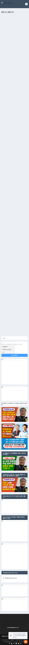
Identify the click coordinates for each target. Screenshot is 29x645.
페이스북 (20, 25)
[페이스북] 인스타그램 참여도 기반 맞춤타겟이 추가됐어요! (14, 268)
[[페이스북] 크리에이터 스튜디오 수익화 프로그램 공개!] (14, 17)
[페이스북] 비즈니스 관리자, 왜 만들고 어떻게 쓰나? (14, 131)
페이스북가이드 (5, 640)
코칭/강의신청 (22, 641)
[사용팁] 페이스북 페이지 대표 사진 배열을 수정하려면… (14, 75)
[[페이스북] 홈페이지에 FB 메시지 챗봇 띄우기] (14, 182)
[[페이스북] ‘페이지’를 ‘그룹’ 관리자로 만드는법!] (14, 288)
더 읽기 (5, 36)
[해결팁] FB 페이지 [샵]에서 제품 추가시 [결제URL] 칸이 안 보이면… (14, 44)
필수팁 (19, 47)
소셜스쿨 (15, 244)
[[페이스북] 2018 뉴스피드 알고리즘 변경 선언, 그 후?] (14, 151)
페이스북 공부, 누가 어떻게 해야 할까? (13, 241)
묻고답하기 (23, 640)
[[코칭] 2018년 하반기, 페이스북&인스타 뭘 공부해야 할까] (14, 105)
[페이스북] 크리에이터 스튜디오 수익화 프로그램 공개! (14, 22)
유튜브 (17, 25)
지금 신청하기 (14, 355)
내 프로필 (15, 641)
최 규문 (4, 25)
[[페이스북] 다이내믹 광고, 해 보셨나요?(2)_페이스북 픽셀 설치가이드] (14, 214)
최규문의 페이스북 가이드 (11, 578)
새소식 (13, 25)
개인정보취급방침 (8, 641)
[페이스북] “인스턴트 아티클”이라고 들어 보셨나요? (14, 315)
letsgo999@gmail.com (13, 627)
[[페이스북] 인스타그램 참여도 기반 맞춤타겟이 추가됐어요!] (14, 263)
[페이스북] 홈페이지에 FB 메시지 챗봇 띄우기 (14, 193)
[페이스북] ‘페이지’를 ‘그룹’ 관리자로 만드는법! (14, 291)
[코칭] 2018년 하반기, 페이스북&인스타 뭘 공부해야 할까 (14, 109)
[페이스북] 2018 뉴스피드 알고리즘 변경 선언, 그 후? (14, 155)
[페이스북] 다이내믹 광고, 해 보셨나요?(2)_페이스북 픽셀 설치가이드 (14, 218)
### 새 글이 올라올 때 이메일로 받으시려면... (12, 344)
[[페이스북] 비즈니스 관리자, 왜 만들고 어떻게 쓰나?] (14, 128)
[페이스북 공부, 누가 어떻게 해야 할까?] (14, 238)
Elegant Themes (6, 636)
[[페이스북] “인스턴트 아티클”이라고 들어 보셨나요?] (14, 312)
